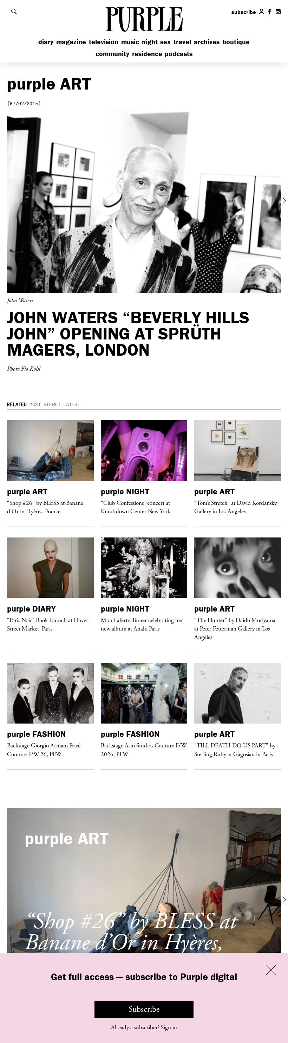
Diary (45, 41)
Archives (207, 41)
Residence (147, 53)
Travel (182, 41)
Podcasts (178, 53)
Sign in (169, 1027)
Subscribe (144, 1009)
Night (150, 41)
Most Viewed (45, 405)
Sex (165, 41)
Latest (71, 405)
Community (112, 53)
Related (17, 405)
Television (103, 41)
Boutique (236, 41)
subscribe (243, 12)
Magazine (71, 41)
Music (130, 41)
